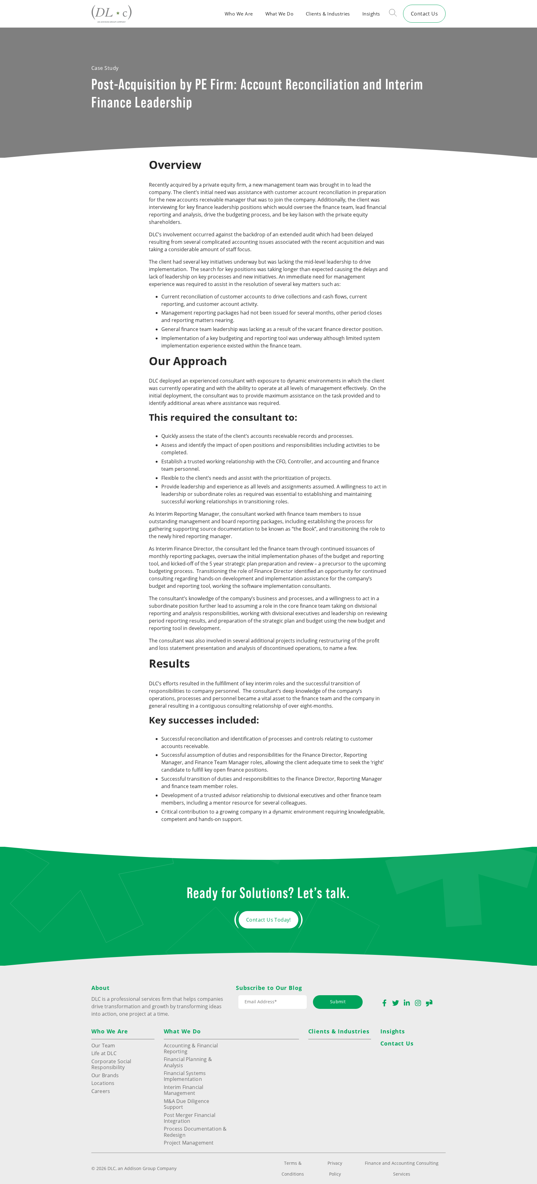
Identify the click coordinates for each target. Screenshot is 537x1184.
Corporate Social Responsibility (111, 1064)
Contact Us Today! (268, 919)
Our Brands (105, 1075)
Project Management (189, 1142)
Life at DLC (104, 1053)
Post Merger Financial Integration (189, 1118)
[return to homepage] (111, 13)
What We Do (279, 14)
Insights (371, 14)
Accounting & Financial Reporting (191, 1048)
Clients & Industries (328, 14)
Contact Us (424, 13)
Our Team (103, 1045)
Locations (102, 1083)
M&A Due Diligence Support (186, 1104)
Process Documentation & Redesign (195, 1131)
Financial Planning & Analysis (188, 1062)
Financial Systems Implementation (185, 1076)
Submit (338, 1002)
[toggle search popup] (393, 13)
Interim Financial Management (184, 1090)
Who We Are (239, 14)
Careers (100, 1091)
